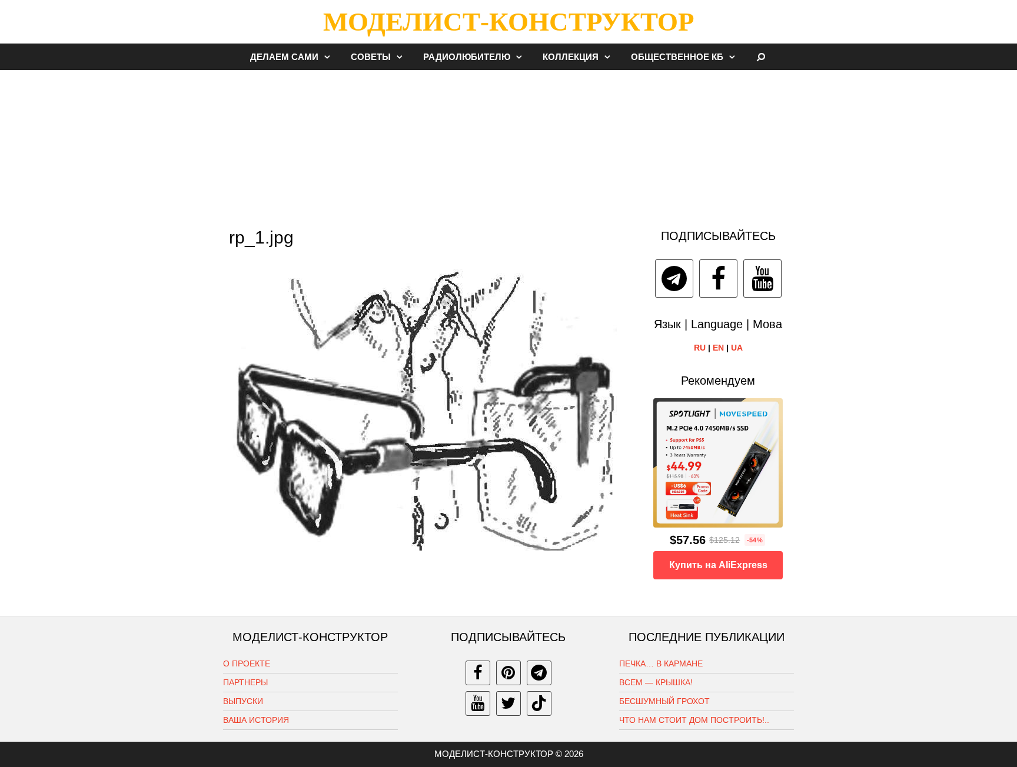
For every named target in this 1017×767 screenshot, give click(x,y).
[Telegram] (674, 278)
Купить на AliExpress (718, 565)
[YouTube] (762, 278)
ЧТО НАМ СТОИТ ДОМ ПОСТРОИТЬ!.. (694, 720)
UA (737, 347)
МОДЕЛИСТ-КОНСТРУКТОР (508, 21)
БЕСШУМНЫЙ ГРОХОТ (664, 701)
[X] (508, 703)
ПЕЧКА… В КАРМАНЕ (661, 663)
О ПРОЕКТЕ (246, 663)
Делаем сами (284, 57)
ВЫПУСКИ (243, 701)
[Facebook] (718, 278)
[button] (330, 57)
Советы (371, 57)
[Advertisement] (508, 143)
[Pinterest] (508, 673)
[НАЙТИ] (761, 57)
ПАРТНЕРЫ (245, 682)
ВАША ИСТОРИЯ (256, 720)
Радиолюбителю (466, 57)
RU (700, 347)
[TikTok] (539, 703)
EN (718, 347)
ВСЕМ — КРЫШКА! (656, 682)
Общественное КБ (677, 57)
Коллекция (571, 57)
